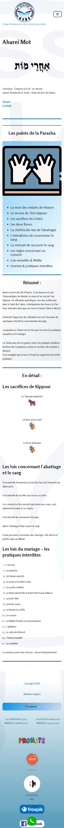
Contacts (32, 706)
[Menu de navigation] (57, 14)
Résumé (6, 101)
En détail (6, 105)
